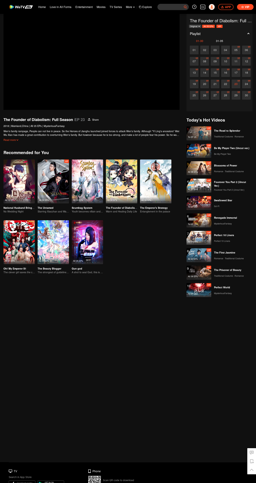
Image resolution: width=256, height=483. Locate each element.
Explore (147, 7)
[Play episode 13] (194, 72)
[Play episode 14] (204, 72)
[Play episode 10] (225, 61)
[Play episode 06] (246, 50)
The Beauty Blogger (49, 268)
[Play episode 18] (246, 72)
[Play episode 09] (215, 61)
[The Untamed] (53, 181)
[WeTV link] (21, 7)
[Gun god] (87, 242)
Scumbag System (82, 207)
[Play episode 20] (204, 84)
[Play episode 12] (246, 61)
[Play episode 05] (236, 50)
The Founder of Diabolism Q (122, 207)
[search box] (185, 7)
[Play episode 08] (204, 61)
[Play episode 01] (194, 50)
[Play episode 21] (215, 84)
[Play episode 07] (194, 61)
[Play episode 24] (246, 84)
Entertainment (84, 7)
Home (42, 7)
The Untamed (45, 207)
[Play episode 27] (215, 95)
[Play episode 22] (225, 84)
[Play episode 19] (194, 84)
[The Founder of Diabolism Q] (121, 181)
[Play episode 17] (236, 72)
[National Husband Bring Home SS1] (19, 181)
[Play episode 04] (225, 50)
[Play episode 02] (204, 50)
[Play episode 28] (225, 95)
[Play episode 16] (225, 72)
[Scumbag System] (87, 181)
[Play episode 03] (215, 50)
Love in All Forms (60, 7)
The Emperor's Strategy (154, 207)
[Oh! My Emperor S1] (19, 242)
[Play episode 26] (204, 95)
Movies (101, 7)
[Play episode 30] (246, 95)
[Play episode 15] (215, 72)
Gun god (77, 268)
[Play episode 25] (194, 95)
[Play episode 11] (236, 61)
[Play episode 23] (236, 84)
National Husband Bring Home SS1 (24, 207)
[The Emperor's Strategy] (155, 181)
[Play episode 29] (236, 95)
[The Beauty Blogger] (53, 242)
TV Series (116, 7)
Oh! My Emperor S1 (14, 268)
